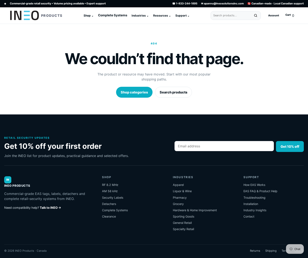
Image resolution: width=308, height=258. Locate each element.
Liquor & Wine (182, 191)
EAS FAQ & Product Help (260, 191)
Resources (162, 15)
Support (182, 15)
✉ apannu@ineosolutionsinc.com (222, 3)
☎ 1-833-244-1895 (184, 3)
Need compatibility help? (32, 207)
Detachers (109, 204)
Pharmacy (180, 197)
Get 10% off (290, 146)
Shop (89, 15)
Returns (255, 250)
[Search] (256, 15)
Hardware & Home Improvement (195, 210)
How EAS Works (254, 185)
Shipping (271, 250)
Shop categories (134, 92)
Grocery (178, 204)
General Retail (182, 222)
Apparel (178, 185)
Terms (286, 250)
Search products (173, 92)
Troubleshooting (254, 197)
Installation (250, 204)
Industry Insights (254, 210)
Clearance (109, 216)
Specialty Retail (183, 229)
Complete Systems (112, 15)
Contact (248, 216)
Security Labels (112, 197)
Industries (140, 15)
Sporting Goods (183, 216)
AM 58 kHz (110, 191)
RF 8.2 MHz (110, 185)
